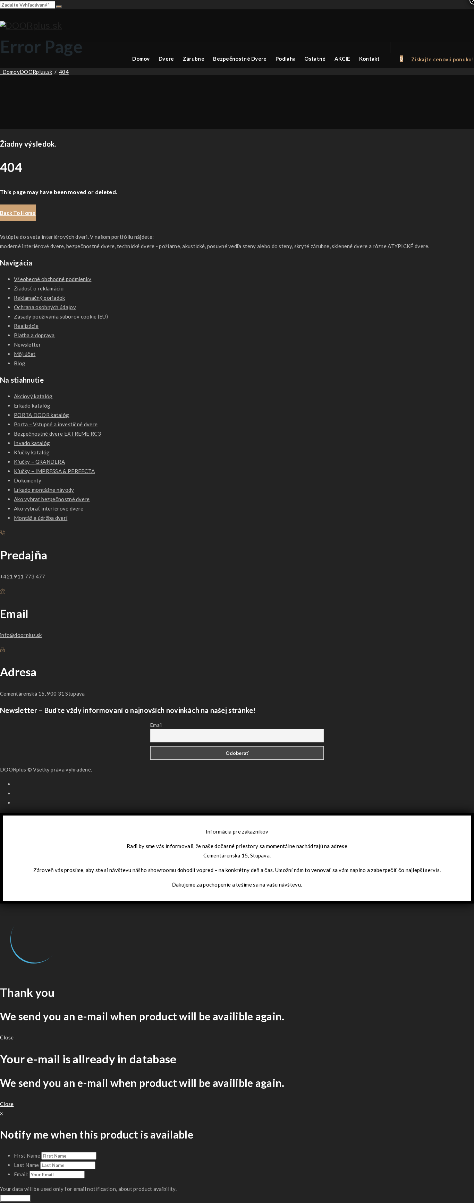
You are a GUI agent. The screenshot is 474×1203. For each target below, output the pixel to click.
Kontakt (369, 58)
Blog (19, 363)
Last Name (26, 1165)
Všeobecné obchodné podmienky (52, 279)
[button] (18, 212)
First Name (27, 1155)
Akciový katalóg (33, 396)
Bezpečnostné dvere (239, 58)
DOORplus (13, 769)
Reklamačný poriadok (39, 298)
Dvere (166, 58)
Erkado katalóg (32, 405)
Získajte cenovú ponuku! (442, 59)
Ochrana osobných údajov (45, 307)
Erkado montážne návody (44, 490)
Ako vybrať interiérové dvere (48, 508)
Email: (21, 1174)
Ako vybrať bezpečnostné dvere (52, 499)
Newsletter (27, 344)
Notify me (15, 1198)
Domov (141, 58)
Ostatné (314, 58)
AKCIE (342, 58)
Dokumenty (28, 480)
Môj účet (24, 354)
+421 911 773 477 (22, 576)
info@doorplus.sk (21, 635)
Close (7, 1037)
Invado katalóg (32, 443)
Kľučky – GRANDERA (39, 462)
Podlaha (286, 58)
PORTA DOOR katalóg (41, 415)
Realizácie (26, 326)
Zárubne (193, 58)
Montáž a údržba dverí (40, 518)
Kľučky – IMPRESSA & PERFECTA (54, 471)
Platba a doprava (34, 335)
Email (156, 725)
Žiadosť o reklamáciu (39, 288)
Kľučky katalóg (32, 452)
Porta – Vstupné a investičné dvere (56, 424)
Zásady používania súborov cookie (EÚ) (61, 316)
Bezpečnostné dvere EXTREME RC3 (57, 433)
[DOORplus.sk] (31, 25)
